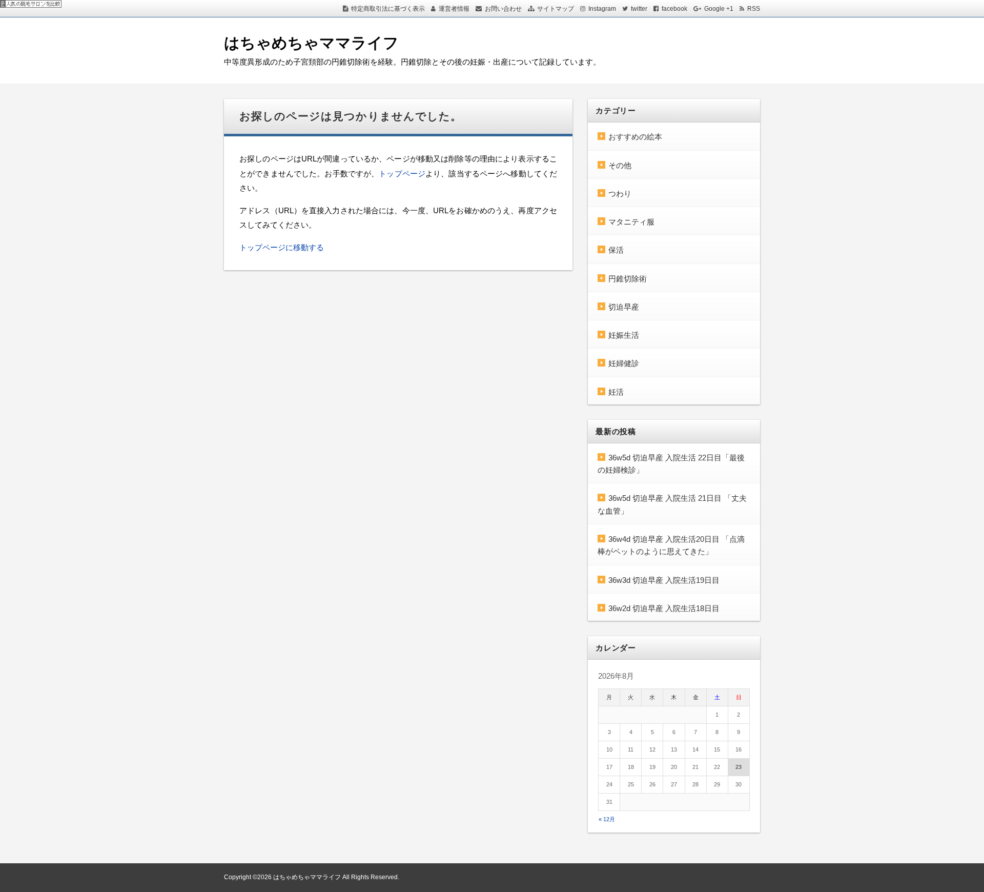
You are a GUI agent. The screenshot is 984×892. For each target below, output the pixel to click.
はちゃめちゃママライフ (311, 42)
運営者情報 (454, 8)
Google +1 (718, 8)
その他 (619, 165)
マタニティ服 (631, 221)
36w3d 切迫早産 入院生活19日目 (664, 580)
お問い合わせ (503, 8)
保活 (616, 250)
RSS (753, 8)
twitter (639, 8)
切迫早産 (623, 306)
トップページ (402, 173)
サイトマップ (555, 8)
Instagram (602, 8)
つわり (619, 193)
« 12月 (607, 819)
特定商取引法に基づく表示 (388, 8)
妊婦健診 (623, 363)
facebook (674, 8)
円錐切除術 (627, 278)
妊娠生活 (623, 335)
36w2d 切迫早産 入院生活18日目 (664, 608)
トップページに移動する (281, 247)
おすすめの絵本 (635, 136)
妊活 (616, 392)
